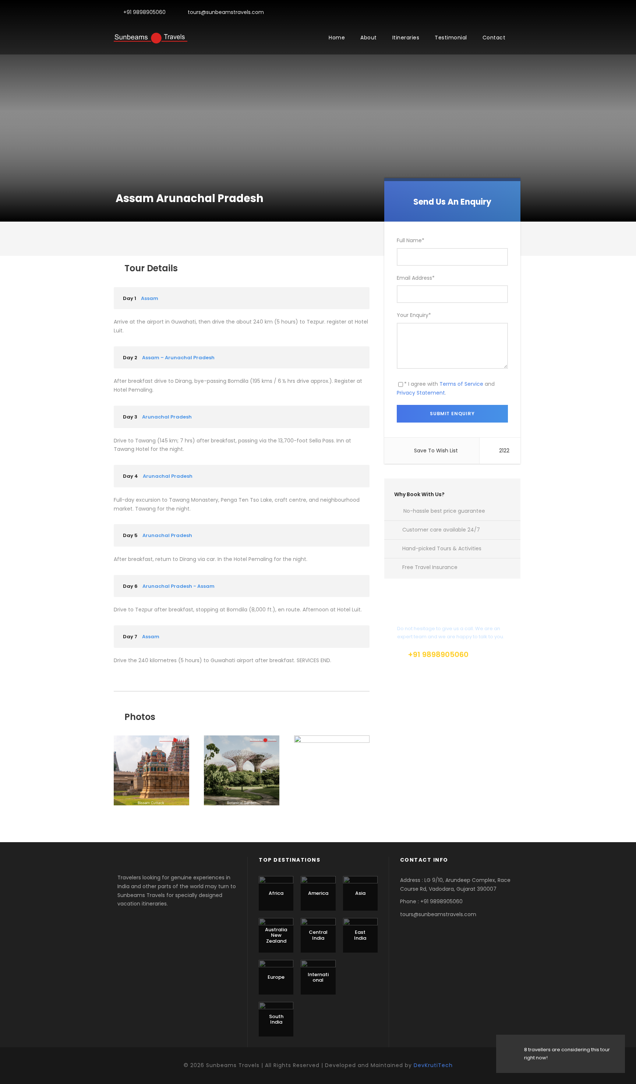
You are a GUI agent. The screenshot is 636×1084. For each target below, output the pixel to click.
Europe (276, 977)
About (368, 37)
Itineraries (406, 37)
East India (360, 935)
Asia (360, 893)
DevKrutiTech (433, 1065)
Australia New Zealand (276, 935)
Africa (276, 893)
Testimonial (451, 37)
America (318, 893)
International (318, 977)
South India (276, 1019)
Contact (494, 37)
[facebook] (508, 12)
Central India (318, 935)
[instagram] (520, 12)
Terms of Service (461, 384)
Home (337, 37)
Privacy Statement (421, 392)
